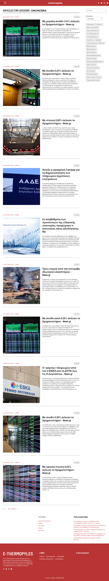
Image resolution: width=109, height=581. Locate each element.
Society (99, 77)
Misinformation (91, 49)
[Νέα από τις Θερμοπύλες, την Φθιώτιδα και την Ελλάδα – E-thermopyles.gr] (55, 3)
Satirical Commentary (93, 68)
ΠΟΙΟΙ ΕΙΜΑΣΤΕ (50, 556)
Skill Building (91, 71)
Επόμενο (14, 509)
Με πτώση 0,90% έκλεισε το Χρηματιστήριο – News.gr (58, 122)
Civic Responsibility (92, 33)
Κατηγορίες (89, 16)
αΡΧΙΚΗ (41, 556)
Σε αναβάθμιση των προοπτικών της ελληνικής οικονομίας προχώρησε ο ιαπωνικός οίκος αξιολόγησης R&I (60, 225)
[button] (5, 3)
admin (17, 17)
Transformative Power (93, 80)
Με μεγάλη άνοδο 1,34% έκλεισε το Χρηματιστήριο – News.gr (61, 23)
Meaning (101, 43)
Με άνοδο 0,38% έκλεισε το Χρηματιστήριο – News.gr (58, 419)
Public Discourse (91, 64)
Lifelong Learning (92, 43)
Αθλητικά (41, 530)
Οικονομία (76, 17)
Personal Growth (91, 58)
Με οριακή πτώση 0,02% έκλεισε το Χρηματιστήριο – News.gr (58, 469)
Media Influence (91, 46)
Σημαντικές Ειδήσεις (44, 521)
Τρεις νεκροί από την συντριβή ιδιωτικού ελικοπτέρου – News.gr (61, 271)
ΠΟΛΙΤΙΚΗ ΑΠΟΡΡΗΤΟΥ (46, 559)
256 (9, 509)
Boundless (95, 27)
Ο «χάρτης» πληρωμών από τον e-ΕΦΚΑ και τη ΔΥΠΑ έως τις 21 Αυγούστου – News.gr (59, 370)
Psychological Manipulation (95, 61)
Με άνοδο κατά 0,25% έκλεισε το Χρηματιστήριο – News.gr (61, 320)
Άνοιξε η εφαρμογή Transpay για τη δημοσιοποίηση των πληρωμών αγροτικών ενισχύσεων (61, 174)
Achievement (90, 24)
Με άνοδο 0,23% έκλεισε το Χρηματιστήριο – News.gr (58, 72)
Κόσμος (40, 528)
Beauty (89, 27)
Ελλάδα (40, 523)
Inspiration (90, 40)
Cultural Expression (92, 37)
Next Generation (91, 52)
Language (98, 40)
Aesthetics (99, 24)
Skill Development (92, 74)
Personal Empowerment (93, 55)
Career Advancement (92, 30)
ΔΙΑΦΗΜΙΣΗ (60, 556)
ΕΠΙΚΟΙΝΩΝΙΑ (59, 559)
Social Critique (91, 77)
